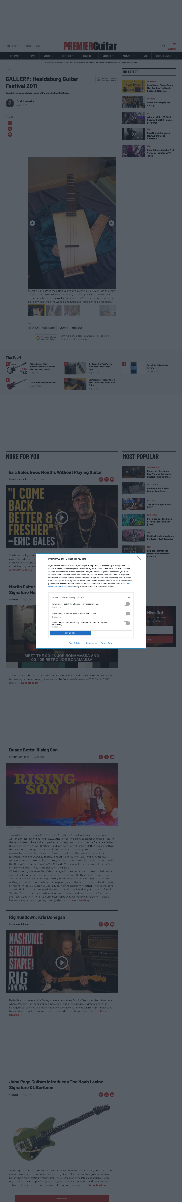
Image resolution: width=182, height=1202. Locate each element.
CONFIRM (70, 633)
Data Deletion (75, 643)
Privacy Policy (107, 643)
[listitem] (91, 597)
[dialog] (91, 601)
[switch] (126, 604)
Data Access (91, 643)
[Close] (140, 559)
